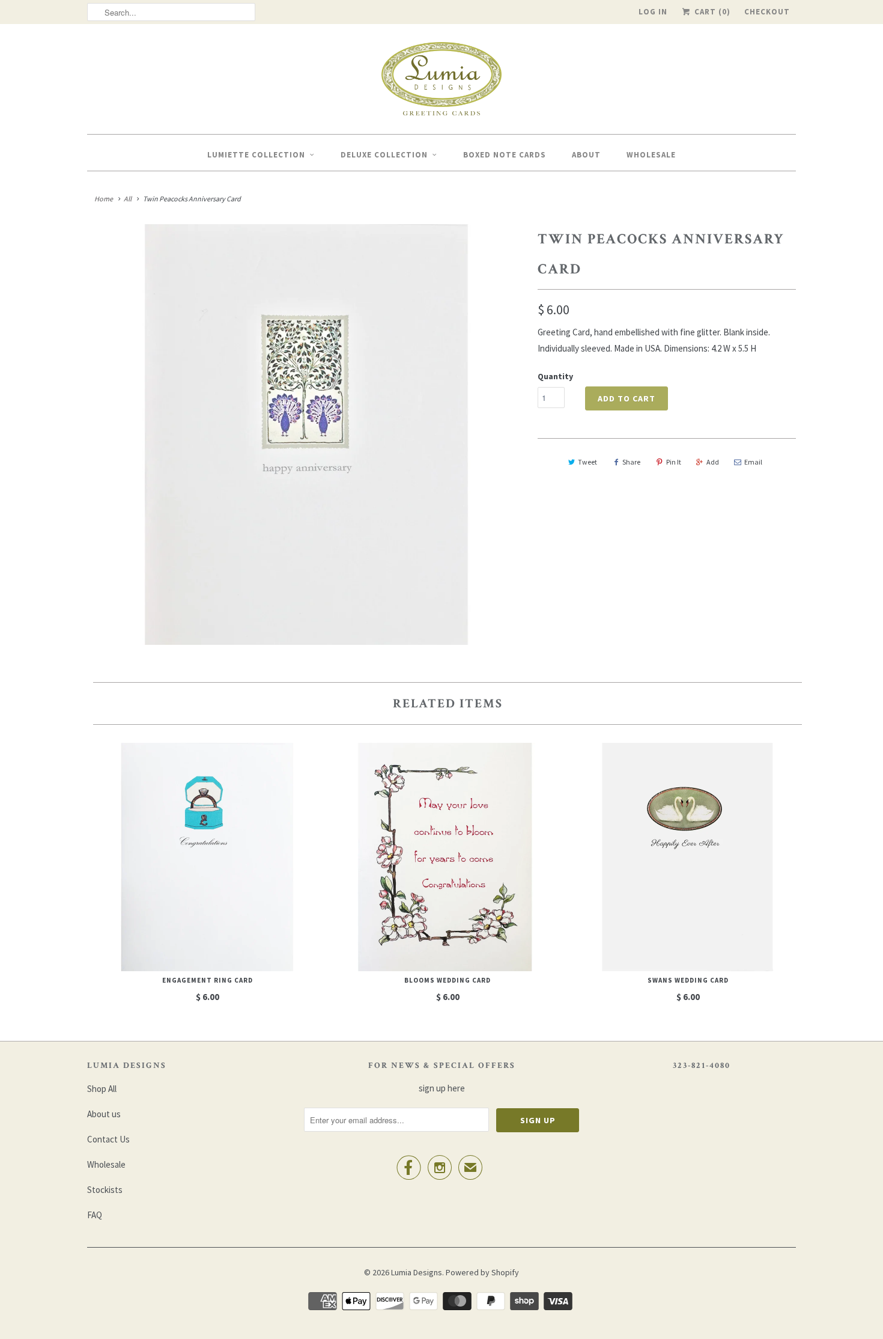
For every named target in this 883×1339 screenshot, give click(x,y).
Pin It (673, 461)
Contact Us (108, 1139)
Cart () (711, 12)
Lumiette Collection (256, 155)
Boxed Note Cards (504, 155)
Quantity (555, 376)
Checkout (767, 12)
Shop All (102, 1088)
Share (631, 461)
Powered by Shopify (482, 1272)
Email (753, 461)
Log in (653, 12)
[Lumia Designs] (441, 82)
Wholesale (651, 155)
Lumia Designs (416, 1272)
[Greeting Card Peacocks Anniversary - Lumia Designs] (306, 434)
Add (712, 461)
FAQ (94, 1215)
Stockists (105, 1189)
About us (104, 1114)
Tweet (587, 461)
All (128, 198)
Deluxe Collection (384, 155)
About (586, 155)
